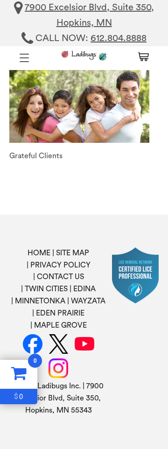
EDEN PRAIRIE (60, 313)
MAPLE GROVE (60, 325)
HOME (39, 253)
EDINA (84, 289)
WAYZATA (88, 301)
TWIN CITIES (46, 289)
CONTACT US (60, 277)
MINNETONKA (40, 301)
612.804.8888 (119, 38)
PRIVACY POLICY (60, 265)
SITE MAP (72, 253)
